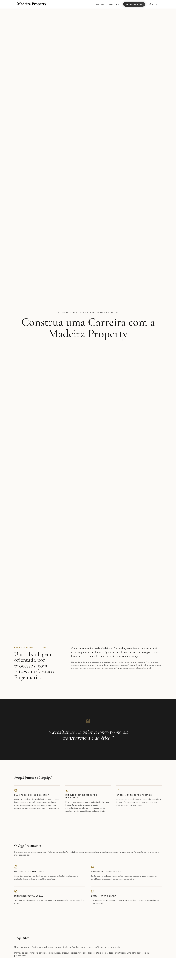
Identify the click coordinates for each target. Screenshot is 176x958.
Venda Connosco (134, 4)
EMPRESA (113, 4)
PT (153, 4)
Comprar (100, 4)
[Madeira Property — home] (31, 4)
